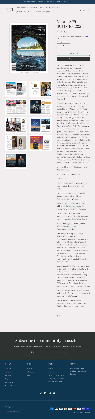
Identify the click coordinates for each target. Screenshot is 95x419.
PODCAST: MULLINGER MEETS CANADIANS (56, 380)
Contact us (8, 372)
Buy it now (73, 59)
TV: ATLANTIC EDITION (56, 375)
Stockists (8, 375)
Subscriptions (31, 372)
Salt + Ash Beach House (66, 203)
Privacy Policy (9, 382)
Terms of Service (10, 386)
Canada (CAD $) (12, 411)
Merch (29, 375)
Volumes (30, 368)
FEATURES (51, 368)
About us (8, 368)
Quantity (59, 42)
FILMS (50, 372)
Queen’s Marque (75, 206)
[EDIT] (77, 412)
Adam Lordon (72, 226)
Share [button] (61, 316)
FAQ (6, 379)
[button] (22, 8)
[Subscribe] (63, 352)
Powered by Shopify (85, 412)
